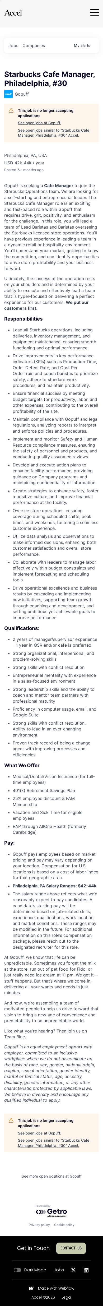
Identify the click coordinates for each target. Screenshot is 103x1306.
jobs (13, 45)
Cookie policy (64, 1225)
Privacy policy (39, 1225)
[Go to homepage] (13, 12)
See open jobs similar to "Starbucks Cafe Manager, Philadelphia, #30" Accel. (53, 133)
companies (33, 45)
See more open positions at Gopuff (52, 1176)
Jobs (59, 1270)
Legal (67, 1297)
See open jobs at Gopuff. (39, 123)
